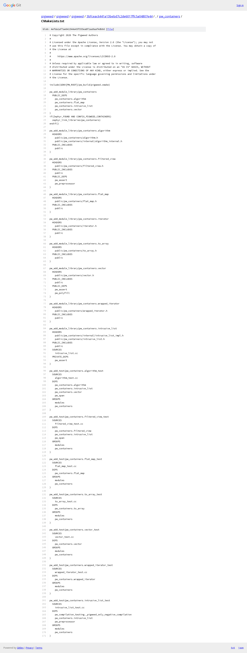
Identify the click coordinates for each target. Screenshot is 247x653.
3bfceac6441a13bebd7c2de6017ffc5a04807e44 (120, 16)
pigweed (47, 16)
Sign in (240, 5)
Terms (38, 647)
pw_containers (169, 16)
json (241, 647)
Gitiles (20, 647)
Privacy (29, 647)
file (110, 29)
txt (233, 647)
